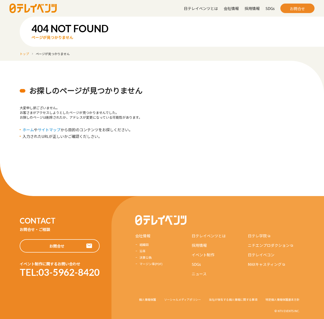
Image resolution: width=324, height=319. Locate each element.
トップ (24, 54)
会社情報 (231, 8)
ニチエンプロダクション (269, 245)
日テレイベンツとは (201, 8)
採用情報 (252, 8)
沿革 (142, 251)
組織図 (144, 244)
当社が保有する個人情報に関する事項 (233, 299)
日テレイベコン (261, 255)
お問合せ (297, 8)
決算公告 (145, 257)
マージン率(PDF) (150, 264)
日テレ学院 (257, 236)
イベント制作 (203, 255)
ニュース (199, 274)
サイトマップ (49, 129)
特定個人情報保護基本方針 (282, 299)
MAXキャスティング (265, 264)
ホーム (28, 129)
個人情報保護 (147, 299)
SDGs (270, 8)
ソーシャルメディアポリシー (182, 299)
